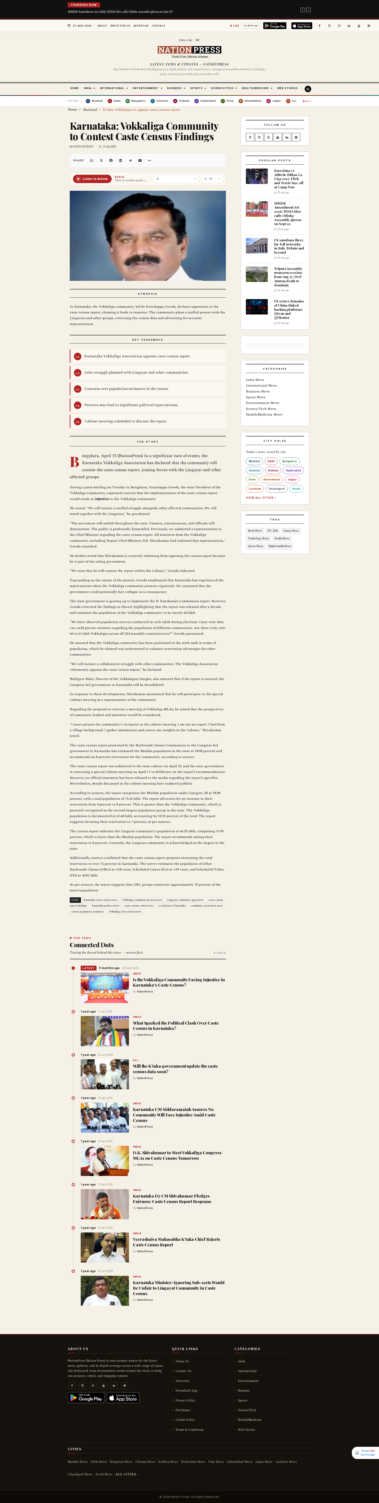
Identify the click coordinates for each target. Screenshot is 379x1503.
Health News (282, 538)
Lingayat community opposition (185, 900)
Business (244, 1390)
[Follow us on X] (329, 25)
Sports (242, 1400)
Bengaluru (289, 461)
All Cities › (126, 1474)
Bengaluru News (121, 1461)
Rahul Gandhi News (280, 546)
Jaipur (292, 479)
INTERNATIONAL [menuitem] (112, 88)
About (102, 25)
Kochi (296, 488)
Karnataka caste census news (100, 900)
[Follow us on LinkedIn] (349, 25)
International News (261, 385)
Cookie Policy (185, 1420)
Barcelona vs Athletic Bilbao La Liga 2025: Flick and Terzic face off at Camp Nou (288, 178)
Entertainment (248, 1381)
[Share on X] (101, 160)
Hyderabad (293, 470)
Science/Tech (247, 1410)
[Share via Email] (140, 160)
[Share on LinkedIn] (121, 160)
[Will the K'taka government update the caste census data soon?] (105, 1074)
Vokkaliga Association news (125, 912)
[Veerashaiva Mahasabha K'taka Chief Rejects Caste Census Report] (105, 1247)
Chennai (254, 470)
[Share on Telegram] (130, 160)
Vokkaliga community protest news (142, 900)
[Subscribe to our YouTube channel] (359, 25)
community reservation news (207, 906)
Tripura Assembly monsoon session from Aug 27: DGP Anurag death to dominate (288, 276)
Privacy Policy (185, 1400)
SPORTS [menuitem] (196, 88)
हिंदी (198, 40)
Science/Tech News (261, 408)
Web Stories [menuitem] (287, 88)
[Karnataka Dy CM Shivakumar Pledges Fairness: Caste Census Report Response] (105, 1204)
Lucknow (255, 488)
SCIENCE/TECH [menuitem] (222, 88)
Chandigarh (276, 488)
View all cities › (261, 497)
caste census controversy (138, 906)
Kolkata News (168, 1461)
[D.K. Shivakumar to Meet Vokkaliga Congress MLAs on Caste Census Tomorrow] (105, 1161)
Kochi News (104, 1474)
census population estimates (87, 912)
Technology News (258, 538)
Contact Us (183, 1371)
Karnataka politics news (105, 906)
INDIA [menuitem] (88, 88)
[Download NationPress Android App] (275, 25)
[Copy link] (150, 160)
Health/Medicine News (264, 414)
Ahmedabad (271, 479)
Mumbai (254, 461)
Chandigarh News (80, 1474)
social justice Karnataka (172, 906)
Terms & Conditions (189, 1429)
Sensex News (291, 531)
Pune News (216, 1461)
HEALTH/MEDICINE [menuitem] (255, 88)
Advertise (141, 25)
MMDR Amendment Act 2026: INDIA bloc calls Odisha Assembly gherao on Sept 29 (120, 11)
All (307, 101)
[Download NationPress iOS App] (302, 25)
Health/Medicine (249, 1420)
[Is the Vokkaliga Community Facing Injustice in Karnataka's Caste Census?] (105, 988)
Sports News (255, 397)
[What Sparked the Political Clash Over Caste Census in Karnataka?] (105, 1031)
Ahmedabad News (239, 1461)
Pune (252, 479)
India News (255, 379)
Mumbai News (78, 1461)
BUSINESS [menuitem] (174, 88)
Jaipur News (264, 1461)
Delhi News (99, 1461)
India (137, 974)
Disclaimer (183, 1410)
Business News (258, 391)
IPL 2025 (272, 531)
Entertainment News (262, 402)
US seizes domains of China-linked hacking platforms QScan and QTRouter (289, 309)
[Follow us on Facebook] (319, 25)
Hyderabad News (193, 1461)
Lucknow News (286, 1461)
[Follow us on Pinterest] (368, 25)
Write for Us (120, 25)
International (247, 1371)
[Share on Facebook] (111, 160)
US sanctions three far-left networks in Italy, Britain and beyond (289, 246)
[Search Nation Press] (308, 89)
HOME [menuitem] (74, 88)
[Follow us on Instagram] (339, 25)
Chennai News (145, 1461)
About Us (182, 1361)
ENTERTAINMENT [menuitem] (146, 88)
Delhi (271, 461)
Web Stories (246, 1429)
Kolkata (273, 470)
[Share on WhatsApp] (92, 160)
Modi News (255, 531)
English (186, 40)
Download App (186, 1390)
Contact (158, 25)
